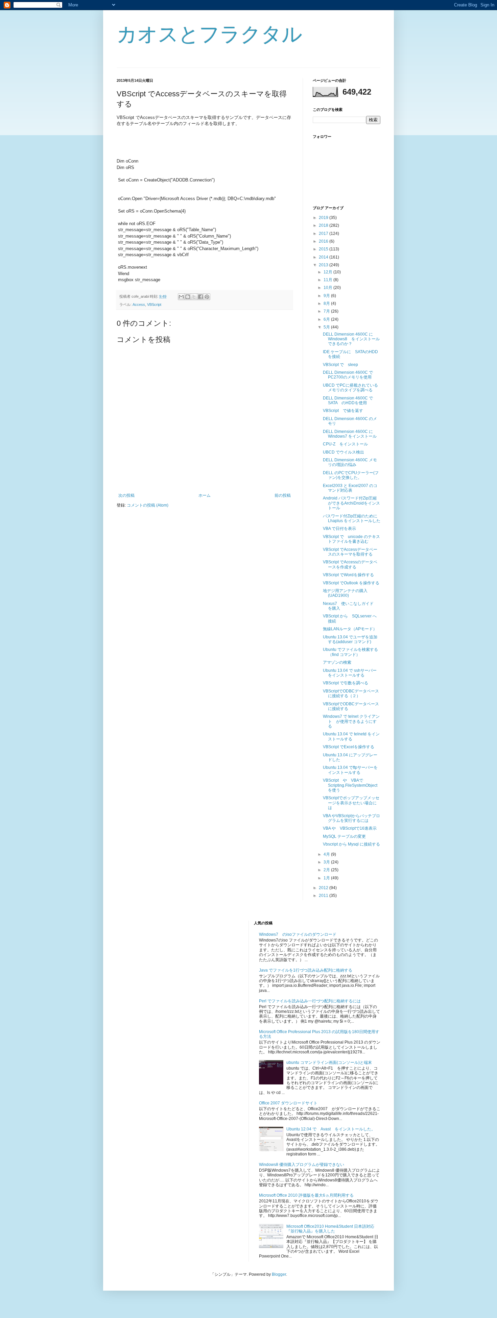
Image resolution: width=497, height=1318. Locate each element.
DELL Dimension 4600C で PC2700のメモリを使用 (350, 375)
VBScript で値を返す (343, 410)
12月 (328, 272)
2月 (327, 870)
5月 (327, 327)
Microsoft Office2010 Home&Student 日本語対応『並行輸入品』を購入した (330, 1229)
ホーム (204, 495)
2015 (324, 249)
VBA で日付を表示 (339, 528)
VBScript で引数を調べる (345, 683)
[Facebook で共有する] (200, 296)
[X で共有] (194, 296)
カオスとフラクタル (209, 34)
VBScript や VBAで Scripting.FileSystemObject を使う (352, 785)
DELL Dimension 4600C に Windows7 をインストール (350, 434)
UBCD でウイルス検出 (343, 452)
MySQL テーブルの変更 (344, 836)
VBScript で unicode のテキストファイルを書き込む (351, 539)
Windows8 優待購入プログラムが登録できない (301, 1164)
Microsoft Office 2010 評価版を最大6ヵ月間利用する (306, 1195)
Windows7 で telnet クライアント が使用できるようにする (351, 721)
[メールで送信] (181, 296)
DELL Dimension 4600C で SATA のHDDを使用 (350, 400)
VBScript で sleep (340, 364)
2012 (324, 887)
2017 (324, 233)
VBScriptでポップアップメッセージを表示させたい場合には (351, 803)
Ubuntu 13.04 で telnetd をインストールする (351, 736)
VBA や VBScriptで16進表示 (350, 828)
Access (139, 304)
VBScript (154, 304)
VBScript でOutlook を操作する (351, 583)
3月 (327, 862)
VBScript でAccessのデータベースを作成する (350, 564)
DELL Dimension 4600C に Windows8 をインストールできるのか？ (351, 339)
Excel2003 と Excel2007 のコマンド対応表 (350, 488)
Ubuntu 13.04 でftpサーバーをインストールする (350, 770)
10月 (328, 287)
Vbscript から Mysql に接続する (351, 844)
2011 (324, 895)
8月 (327, 303)
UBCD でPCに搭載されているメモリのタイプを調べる (350, 387)
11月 (328, 279)
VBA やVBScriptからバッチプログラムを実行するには (351, 818)
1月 (327, 878)
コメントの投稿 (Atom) (147, 505)
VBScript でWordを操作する (348, 574)
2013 (324, 265)
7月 (327, 311)
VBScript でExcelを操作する (348, 747)
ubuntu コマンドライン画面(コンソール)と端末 (329, 1062)
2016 (324, 241)
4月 (327, 854)
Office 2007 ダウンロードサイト (288, 1103)
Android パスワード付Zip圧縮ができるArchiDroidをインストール (351, 503)
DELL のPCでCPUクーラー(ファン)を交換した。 (351, 475)
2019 (324, 217)
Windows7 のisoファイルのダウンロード (297, 934)
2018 (324, 225)
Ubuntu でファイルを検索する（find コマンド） (350, 652)
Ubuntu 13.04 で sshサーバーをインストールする (350, 673)
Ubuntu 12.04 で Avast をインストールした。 (330, 1129)
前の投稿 (283, 495)
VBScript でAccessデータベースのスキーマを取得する (350, 552)
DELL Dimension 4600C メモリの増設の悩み (350, 462)
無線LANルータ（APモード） (350, 629)
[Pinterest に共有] (207, 296)
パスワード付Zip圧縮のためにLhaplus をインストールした (351, 518)
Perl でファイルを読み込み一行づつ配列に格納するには (310, 1001)
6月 (327, 319)
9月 (327, 295)
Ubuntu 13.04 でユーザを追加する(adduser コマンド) (350, 639)
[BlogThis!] (187, 296)
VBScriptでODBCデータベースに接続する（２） (351, 693)
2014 (324, 257)
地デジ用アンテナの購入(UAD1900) (345, 593)
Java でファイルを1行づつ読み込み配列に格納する (305, 970)
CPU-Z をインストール (345, 444)
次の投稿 (126, 495)
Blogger (279, 1274)
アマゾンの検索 (337, 662)
